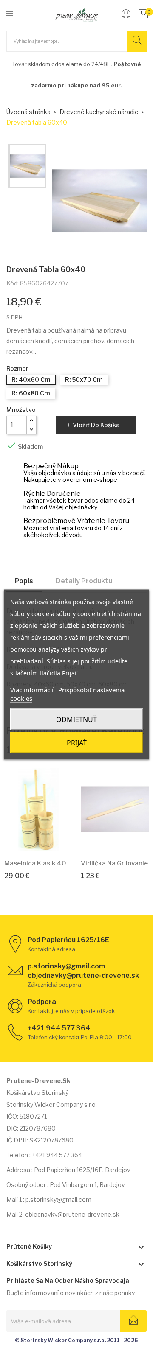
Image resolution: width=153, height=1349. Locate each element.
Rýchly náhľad (48, 840)
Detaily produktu (84, 581)
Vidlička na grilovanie (114, 863)
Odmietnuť (76, 719)
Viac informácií (32, 690)
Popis (24, 581)
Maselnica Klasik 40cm (38, 863)
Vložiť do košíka (96, 424)
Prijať (77, 742)
